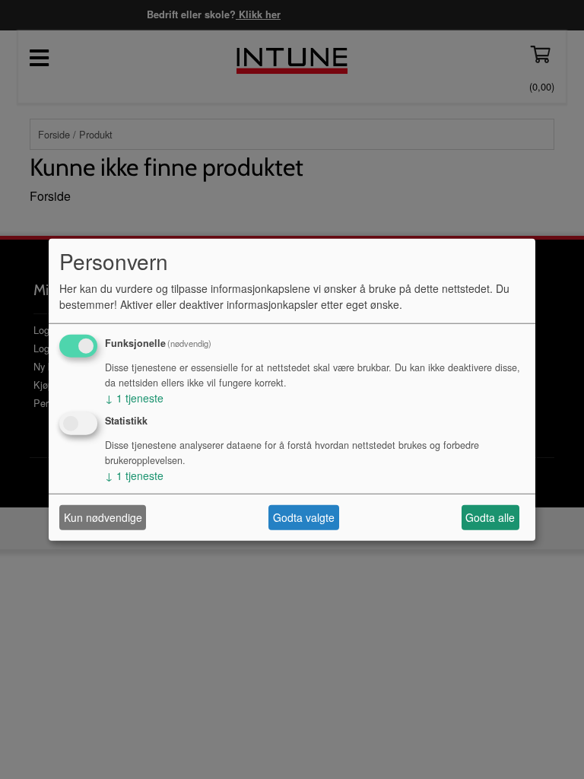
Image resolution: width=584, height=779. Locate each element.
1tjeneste (134, 397)
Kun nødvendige (103, 517)
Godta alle (490, 517)
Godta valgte (304, 517)
